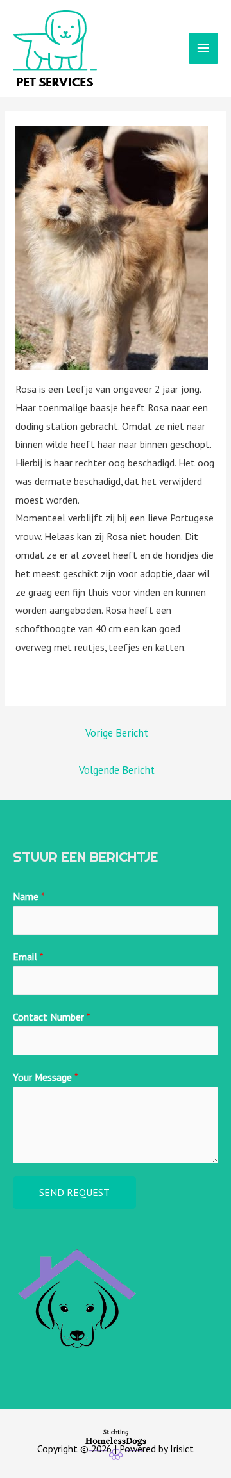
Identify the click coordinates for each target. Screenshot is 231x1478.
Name (28, 896)
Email (28, 956)
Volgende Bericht (117, 770)
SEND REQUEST (74, 1192)
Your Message (45, 1077)
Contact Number (51, 1016)
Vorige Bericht (116, 733)
